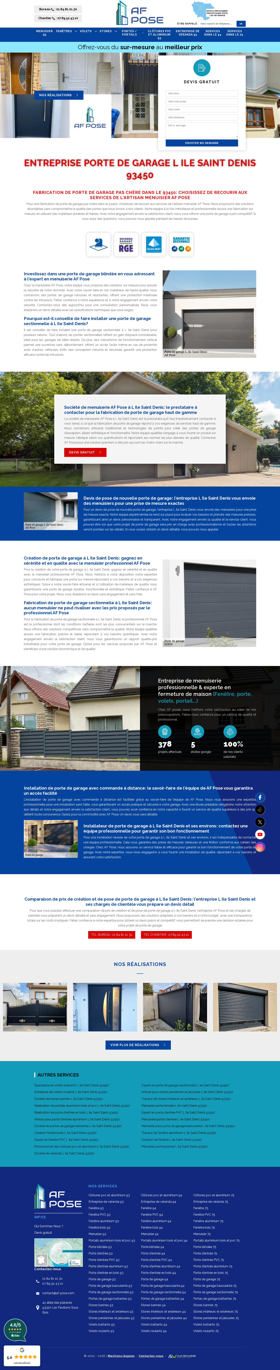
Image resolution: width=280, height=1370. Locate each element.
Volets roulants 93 (101, 1331)
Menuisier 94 (150, 1234)
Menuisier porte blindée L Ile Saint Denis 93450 (174, 1105)
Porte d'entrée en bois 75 (210, 1273)
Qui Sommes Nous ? (48, 1226)
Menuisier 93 (44, 33)
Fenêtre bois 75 (204, 1227)
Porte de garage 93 (102, 1279)
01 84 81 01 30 (52, 1278)
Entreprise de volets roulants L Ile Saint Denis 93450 (70, 1092)
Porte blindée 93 (100, 1247)
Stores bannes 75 (205, 1305)
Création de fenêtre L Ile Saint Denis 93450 (172, 1139)
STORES (106, 31)
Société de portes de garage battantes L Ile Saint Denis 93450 (78, 1126)
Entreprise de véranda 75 (210, 1201)
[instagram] (260, 847)
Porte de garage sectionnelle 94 (163, 1292)
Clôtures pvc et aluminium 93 (159, 35)
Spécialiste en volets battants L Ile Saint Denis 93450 (71, 1085)
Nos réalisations (56, 95)
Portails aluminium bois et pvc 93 (112, 1240)
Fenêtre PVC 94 (152, 1214)
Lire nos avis (22, 1362)
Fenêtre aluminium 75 (208, 1221)
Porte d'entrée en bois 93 (106, 1273)
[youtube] (260, 834)
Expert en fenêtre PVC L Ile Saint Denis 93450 (66, 1139)
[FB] (260, 797)
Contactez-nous (151, 1355)
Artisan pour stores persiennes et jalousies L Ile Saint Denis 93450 (187, 1092)
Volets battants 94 (154, 1324)
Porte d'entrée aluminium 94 (160, 1266)
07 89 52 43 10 (52, 1283)
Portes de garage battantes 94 (162, 1298)
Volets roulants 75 (206, 1331)
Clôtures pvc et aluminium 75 (213, 1195)
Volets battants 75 (206, 1324)
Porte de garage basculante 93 (110, 1285)
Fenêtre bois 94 (152, 1227)
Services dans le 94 (213, 33)
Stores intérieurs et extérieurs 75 (215, 1311)
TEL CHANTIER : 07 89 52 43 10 (166, 935)
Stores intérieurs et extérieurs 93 (111, 1311)
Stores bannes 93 (101, 1305)
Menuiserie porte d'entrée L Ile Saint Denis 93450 (176, 1119)
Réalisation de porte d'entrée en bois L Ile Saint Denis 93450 (76, 1112)
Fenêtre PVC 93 (99, 1214)
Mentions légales (121, 1355)
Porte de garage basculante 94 (163, 1285)
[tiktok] (260, 809)
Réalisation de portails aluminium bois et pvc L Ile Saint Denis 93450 (82, 1105)
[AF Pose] (140, 14)
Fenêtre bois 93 (99, 1227)
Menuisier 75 (202, 1234)
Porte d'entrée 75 (205, 1253)
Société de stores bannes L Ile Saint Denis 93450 (68, 1099)
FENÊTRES (64, 31)
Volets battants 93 (102, 1324)
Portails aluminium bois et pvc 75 (216, 1240)
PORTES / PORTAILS (129, 33)
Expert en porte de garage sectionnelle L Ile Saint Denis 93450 (185, 1085)
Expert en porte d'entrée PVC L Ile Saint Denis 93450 (178, 1112)
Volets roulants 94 (154, 1331)
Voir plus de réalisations (135, 1045)
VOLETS (86, 31)
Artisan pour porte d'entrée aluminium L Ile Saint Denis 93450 (77, 1119)
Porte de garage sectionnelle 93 (111, 1292)
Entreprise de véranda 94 (158, 1201)
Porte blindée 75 (204, 1247)
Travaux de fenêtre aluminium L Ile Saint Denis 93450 (179, 1133)
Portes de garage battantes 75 (214, 1298)
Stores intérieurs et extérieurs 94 (163, 1311)
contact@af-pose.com (58, 1293)
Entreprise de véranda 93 (188, 33)
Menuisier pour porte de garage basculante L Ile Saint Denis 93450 (188, 1126)
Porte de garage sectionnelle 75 (215, 1292)
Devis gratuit (82, 452)
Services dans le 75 (234, 33)
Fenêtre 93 (96, 1208)
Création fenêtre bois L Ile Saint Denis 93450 (65, 1133)
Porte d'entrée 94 (153, 1253)
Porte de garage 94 (154, 1279)
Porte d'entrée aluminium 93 (108, 1266)
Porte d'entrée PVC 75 (208, 1260)
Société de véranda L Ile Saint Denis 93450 (64, 1153)
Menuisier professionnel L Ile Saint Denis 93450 (174, 1146)
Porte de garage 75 (206, 1279)
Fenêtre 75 (200, 1208)
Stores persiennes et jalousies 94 (164, 1318)
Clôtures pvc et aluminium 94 (161, 1195)
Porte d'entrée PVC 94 (156, 1260)
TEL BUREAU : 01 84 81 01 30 (111, 935)
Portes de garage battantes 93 (110, 1298)
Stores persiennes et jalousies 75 (216, 1318)
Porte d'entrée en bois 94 (158, 1273)
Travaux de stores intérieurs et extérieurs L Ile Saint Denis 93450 (186, 1099)
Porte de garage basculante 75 (215, 1285)
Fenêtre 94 (148, 1208)
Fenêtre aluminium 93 (104, 1221)
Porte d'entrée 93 (101, 1253)
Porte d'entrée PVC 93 (104, 1260)
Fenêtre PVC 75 (204, 1214)
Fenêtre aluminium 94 (156, 1221)
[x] (260, 822)
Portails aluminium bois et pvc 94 (164, 1240)
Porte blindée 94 (152, 1247)
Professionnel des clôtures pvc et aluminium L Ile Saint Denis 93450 (81, 1146)
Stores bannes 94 (153, 1305)
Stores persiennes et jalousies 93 (111, 1318)
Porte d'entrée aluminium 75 (212, 1266)
